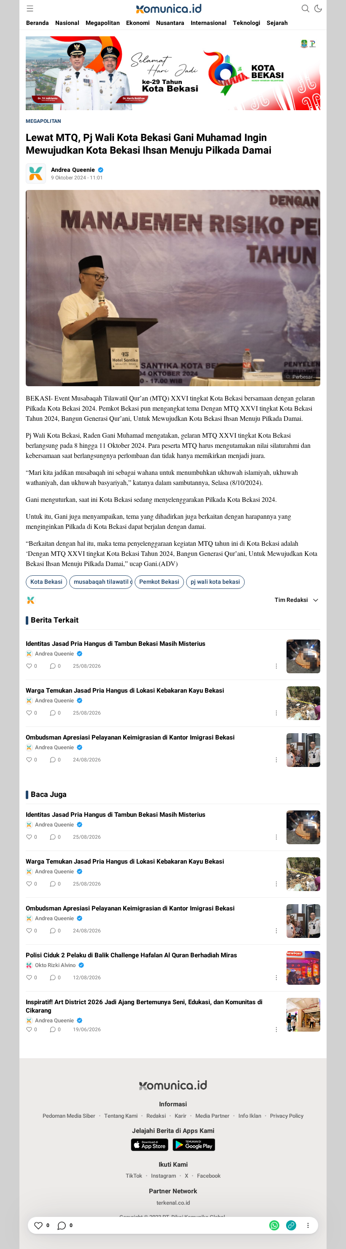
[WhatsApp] (274, 1225)
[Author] (36, 173)
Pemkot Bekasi (159, 581)
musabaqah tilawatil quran (103, 581)
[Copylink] (291, 1225)
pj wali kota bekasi (215, 581)
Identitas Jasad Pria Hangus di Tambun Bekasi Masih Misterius (115, 643)
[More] (276, 666)
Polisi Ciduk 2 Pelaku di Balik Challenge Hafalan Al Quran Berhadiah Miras (131, 955)
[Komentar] (61, 1225)
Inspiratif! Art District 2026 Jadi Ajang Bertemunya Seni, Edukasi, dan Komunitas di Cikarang (144, 1006)
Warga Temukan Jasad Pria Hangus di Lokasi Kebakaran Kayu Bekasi (125, 690)
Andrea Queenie (73, 169)
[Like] (38, 1225)
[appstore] (149, 1146)
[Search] (305, 8)
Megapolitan (43, 121)
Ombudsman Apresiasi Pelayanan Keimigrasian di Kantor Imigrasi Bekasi (130, 737)
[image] (303, 656)
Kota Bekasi (46, 581)
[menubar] (30, 8)
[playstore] (194, 1146)
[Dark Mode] (318, 8)
